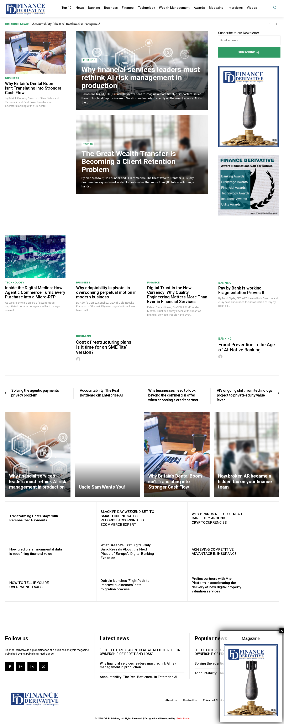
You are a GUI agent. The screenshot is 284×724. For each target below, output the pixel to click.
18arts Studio (182, 718)
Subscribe (246, 52)
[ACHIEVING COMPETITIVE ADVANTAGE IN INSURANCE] (262, 551)
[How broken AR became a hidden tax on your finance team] (246, 454)
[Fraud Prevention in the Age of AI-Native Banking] (180, 348)
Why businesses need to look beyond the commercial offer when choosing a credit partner (91, 24)
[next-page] (278, 393)
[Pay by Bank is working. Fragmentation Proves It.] (248, 256)
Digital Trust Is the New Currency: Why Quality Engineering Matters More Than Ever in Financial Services (177, 294)
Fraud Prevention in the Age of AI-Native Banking (246, 347)
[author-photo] (78, 359)
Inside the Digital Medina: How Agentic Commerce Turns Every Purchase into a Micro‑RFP (35, 292)
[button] (274, 7)
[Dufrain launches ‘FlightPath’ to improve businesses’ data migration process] (170, 585)
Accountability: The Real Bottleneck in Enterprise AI (101, 392)
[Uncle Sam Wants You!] (107, 454)
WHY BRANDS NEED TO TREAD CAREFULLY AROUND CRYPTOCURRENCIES (217, 518)
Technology (14, 282)
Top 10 (88, 144)
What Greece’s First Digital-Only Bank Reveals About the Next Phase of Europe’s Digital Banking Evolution (127, 551)
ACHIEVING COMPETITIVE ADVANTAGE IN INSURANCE (214, 551)
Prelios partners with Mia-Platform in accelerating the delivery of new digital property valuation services (216, 584)
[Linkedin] (32, 666)
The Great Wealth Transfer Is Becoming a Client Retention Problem (128, 161)
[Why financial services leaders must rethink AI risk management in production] (37, 454)
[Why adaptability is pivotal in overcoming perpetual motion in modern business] (106, 256)
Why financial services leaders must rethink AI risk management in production (140, 77)
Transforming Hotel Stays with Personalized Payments (33, 518)
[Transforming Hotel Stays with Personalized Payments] (79, 518)
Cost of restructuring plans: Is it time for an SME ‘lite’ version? (104, 347)
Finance (89, 60)
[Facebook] (9, 666)
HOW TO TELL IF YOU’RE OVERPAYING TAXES (29, 585)
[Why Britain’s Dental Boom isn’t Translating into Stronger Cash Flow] (35, 52)
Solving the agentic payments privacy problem (35, 392)
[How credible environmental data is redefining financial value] (79, 551)
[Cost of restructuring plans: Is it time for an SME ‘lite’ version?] (38, 348)
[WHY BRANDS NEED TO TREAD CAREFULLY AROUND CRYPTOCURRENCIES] (262, 518)
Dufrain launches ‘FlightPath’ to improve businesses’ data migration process (125, 585)
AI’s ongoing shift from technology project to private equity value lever (244, 395)
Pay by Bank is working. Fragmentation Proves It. (241, 290)
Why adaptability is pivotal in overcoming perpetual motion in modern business (106, 292)
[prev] (269, 24)
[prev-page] (5, 393)
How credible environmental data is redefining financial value (35, 551)
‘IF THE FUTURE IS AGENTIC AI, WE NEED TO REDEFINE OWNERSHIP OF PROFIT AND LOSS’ (141, 652)
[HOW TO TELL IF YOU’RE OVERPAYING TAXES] (79, 585)
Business (12, 78)
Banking (225, 282)
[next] (276, 24)
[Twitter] (43, 666)
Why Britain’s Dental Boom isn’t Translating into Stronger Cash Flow (33, 88)
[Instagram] (20, 666)
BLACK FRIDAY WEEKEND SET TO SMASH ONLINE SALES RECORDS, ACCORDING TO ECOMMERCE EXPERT (127, 518)
